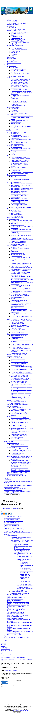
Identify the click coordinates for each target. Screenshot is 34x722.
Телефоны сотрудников (17, 76)
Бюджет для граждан (16, 214)
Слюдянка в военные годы (18, 23)
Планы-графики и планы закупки (20, 179)
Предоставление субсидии (18, 398)
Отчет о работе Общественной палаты (21, 449)
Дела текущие (11, 57)
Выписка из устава (16, 88)
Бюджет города (15, 210)
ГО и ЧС (9, 416)
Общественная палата (13, 447)
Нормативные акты (16, 147)
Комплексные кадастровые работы (20, 348)
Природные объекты (16, 36)
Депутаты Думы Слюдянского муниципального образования (19, 82)
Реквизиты (14, 74)
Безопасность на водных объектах (20, 426)
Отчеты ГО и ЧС (15, 438)
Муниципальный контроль (14, 182)
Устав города (14, 133)
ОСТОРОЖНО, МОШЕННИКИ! (20, 440)
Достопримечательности (17, 33)
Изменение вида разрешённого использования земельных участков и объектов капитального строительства (21, 268)
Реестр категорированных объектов (21, 207)
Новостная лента (12, 61)
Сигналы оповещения (17, 437)
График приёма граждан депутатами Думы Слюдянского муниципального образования (21, 92)
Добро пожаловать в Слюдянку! (20, 32)
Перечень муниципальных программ (21, 229)
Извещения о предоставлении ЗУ (20, 353)
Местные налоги (15, 213)
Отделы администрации (17, 70)
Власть (6, 64)
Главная (6, 17)
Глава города (14, 67)
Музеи (12, 35)
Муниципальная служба (17, 410)
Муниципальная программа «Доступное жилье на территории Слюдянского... (18, 486)
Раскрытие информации (17, 365)
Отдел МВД (14, 127)
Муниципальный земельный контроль (21, 183)
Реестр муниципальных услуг (19, 167)
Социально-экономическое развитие (21, 235)
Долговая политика (16, 211)
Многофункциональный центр (19, 173)
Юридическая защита (13, 400)
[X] (9, 513)
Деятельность (8, 130)
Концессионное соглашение (18, 180)
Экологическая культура (17, 253)
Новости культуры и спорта (15, 60)
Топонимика (14, 251)
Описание (13, 27)
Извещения (14, 178)
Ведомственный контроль (18, 203)
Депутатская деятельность (18, 105)
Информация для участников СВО (17, 472)
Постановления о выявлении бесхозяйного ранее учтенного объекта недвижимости (21, 310)
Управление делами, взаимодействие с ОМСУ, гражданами (18, 405)
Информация (14, 111)
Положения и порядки (17, 216)
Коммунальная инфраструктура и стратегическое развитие (16, 355)
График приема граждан (17, 444)
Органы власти (11, 114)
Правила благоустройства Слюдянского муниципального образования (22, 317)
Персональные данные (17, 407)
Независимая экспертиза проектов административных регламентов (20, 159)
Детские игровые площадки (18, 329)
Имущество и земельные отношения (17, 334)
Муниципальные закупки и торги (16, 175)
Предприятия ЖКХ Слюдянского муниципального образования (20, 376)
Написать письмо (15, 99)
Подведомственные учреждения (20, 73)
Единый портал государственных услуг (22, 172)
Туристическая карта (16, 38)
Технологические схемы (17, 169)
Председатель (14, 108)
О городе (6, 18)
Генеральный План (16, 301)
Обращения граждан (13, 443)
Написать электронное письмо (19, 446)
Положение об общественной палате (21, 450)
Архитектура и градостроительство (17, 245)
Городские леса (15, 247)
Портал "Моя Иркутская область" (16, 475)
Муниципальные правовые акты (16, 132)
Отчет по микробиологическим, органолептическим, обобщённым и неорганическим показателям (21, 379)
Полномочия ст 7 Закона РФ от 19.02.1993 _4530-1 (19, 468)
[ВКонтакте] (2, 513)
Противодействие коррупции (19, 89)
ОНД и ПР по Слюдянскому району (21, 126)
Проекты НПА (15, 138)
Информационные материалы (19, 434)
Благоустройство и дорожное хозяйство (18, 319)
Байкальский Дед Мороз (17, 41)
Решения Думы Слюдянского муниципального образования (19, 85)
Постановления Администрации (20, 136)
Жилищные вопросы (16, 357)
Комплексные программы (18, 254)
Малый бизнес (15, 223)
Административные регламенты (20, 157)
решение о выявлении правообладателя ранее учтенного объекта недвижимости (22, 345)
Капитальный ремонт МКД (18, 359)
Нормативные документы (18, 453)
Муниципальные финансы (14, 208)
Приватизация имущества (18, 342)
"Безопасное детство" (17, 425)
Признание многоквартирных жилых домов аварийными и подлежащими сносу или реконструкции (21, 263)
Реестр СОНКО (15, 234)
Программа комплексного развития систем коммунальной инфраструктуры (22, 373)
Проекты (13, 151)
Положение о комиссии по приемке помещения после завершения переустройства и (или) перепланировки (21, 305)
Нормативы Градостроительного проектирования (20, 249)
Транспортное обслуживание (19, 325)
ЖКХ (12, 360)
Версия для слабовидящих (9, 654)
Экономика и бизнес (13, 219)
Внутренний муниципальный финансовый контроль (19, 205)
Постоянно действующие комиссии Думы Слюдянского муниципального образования (21, 97)
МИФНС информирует (17, 123)
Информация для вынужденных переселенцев (20, 456)
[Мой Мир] (6, 513)
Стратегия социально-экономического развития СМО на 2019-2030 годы (21, 237)
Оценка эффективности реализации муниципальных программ (21, 149)
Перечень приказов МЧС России (20, 418)
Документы (14, 54)
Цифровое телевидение (17, 332)
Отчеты (13, 154)
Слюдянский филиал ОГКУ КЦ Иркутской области (19, 121)
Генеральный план (16, 135)
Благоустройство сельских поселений (21, 320)
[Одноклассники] (4, 513)
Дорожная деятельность (17, 323)
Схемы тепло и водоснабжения (19, 362)
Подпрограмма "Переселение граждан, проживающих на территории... (15, 489)
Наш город (14, 21)
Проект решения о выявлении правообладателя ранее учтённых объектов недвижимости (20, 295)
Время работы (14, 71)
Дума (8, 77)
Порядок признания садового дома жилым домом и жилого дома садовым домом (21, 259)
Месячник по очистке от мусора (20, 326)
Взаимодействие (8, 441)
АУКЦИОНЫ (14, 338)
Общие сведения (12, 20)
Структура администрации (18, 69)
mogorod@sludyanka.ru (11, 670)
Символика (10, 26)
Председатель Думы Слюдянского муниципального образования (20, 79)
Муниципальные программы (15, 145)
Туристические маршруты (18, 39)
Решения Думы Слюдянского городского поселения (19, 143)
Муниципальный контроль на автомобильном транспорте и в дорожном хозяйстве (19, 200)
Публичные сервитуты (17, 337)
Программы (14, 152)
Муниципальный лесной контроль (20, 189)
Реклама (13, 298)
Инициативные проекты (17, 322)
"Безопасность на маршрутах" (19, 244)
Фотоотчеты (14, 52)
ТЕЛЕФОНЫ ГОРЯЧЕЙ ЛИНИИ (20, 471)
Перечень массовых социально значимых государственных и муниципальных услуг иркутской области (20, 164)
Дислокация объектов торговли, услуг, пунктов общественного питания (21, 221)
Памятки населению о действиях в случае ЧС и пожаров (20, 423)
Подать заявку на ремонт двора (19, 49)
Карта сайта (4, 652)
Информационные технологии (19, 413)
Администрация (11, 66)
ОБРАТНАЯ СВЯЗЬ (6, 650)
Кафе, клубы (14, 44)
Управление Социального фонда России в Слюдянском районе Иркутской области (22, 117)
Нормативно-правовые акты (19, 435)
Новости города (11, 58)
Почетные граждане (13, 24)
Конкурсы (13, 176)
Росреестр (13, 125)
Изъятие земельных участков (19, 347)
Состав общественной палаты (19, 451)
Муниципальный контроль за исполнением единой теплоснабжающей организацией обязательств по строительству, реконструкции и (20, 194)
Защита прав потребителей (18, 401)
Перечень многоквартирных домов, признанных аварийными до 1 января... (17, 492)
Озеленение (14, 331)
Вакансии (3, 643)
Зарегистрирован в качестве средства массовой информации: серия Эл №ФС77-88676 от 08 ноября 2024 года (17, 659)
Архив (12, 55)
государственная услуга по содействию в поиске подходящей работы (22, 240)
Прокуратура (14, 129)
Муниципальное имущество (18, 335)
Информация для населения (18, 363)
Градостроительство (16, 256)
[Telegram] (11, 513)
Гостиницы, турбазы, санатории (20, 42)
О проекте (13, 46)
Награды (13, 415)
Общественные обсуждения (18, 382)
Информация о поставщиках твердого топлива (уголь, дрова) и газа (21, 370)
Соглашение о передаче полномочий (21, 409)
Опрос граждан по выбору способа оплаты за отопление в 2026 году (20, 396)
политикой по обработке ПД (21, 710)
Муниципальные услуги (14, 155)
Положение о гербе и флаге (18, 29)
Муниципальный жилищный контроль (22, 188)
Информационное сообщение (19, 300)
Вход (2, 653)
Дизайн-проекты (15, 51)
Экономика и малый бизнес (18, 242)
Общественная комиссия (17, 48)
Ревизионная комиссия (13, 107)
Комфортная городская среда (15, 45)
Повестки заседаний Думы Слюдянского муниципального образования (19, 103)
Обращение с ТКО (16, 328)
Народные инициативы (17, 225)
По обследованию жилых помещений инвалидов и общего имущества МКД (21, 367)
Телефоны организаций (14, 63)
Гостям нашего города (13, 30)
